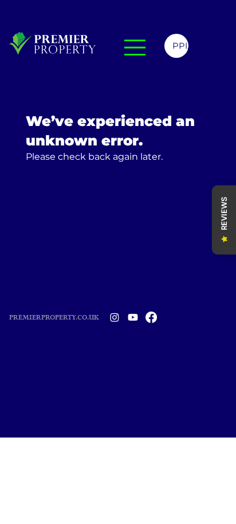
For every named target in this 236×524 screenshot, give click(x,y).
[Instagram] (114, 317)
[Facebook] (151, 317)
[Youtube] (133, 317)
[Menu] (134, 47)
